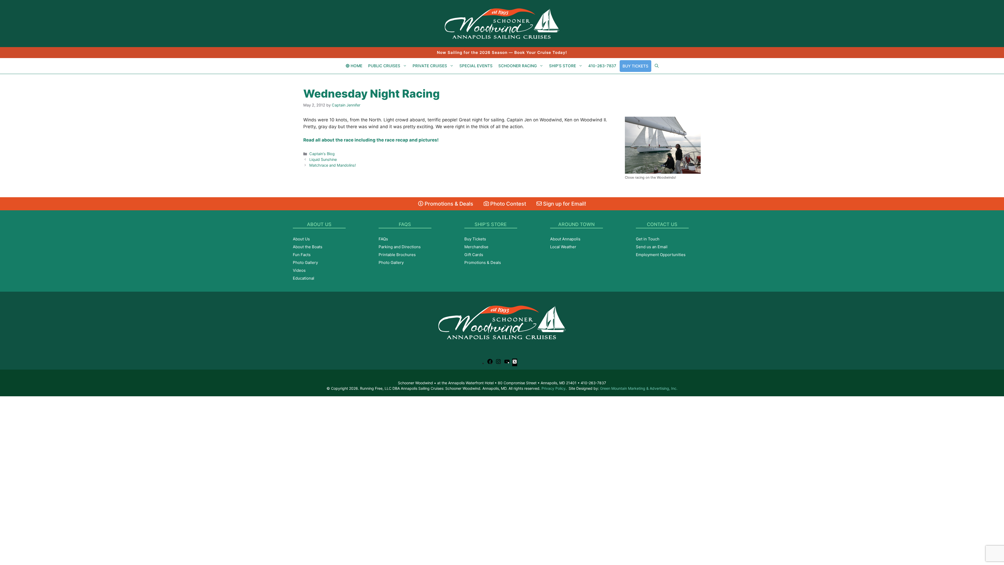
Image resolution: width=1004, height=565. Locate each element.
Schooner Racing (517, 65)
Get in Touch (647, 238)
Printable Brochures (397, 254)
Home (356, 65)
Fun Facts (302, 254)
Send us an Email (652, 246)
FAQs (383, 238)
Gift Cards (473, 254)
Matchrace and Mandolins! (332, 165)
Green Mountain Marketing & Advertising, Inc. (638, 388)
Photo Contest (507, 204)
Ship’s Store (562, 65)
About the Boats (307, 246)
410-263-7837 (602, 65)
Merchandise (476, 246)
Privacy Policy (553, 388)
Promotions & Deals (448, 204)
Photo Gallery (305, 262)
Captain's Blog (322, 153)
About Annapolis (565, 238)
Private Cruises (430, 65)
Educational (303, 278)
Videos (299, 270)
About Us (301, 238)
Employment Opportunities (661, 254)
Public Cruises (384, 65)
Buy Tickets (635, 66)
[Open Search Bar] (656, 66)
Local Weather (563, 246)
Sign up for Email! (564, 204)
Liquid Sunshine (323, 159)
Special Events (476, 65)
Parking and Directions (400, 246)
